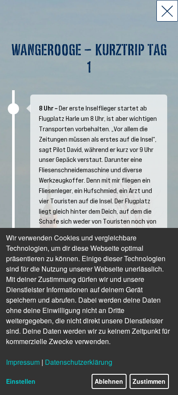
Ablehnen (109, 381)
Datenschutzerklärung (78, 362)
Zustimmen (149, 381)
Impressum (23, 362)
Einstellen (20, 381)
